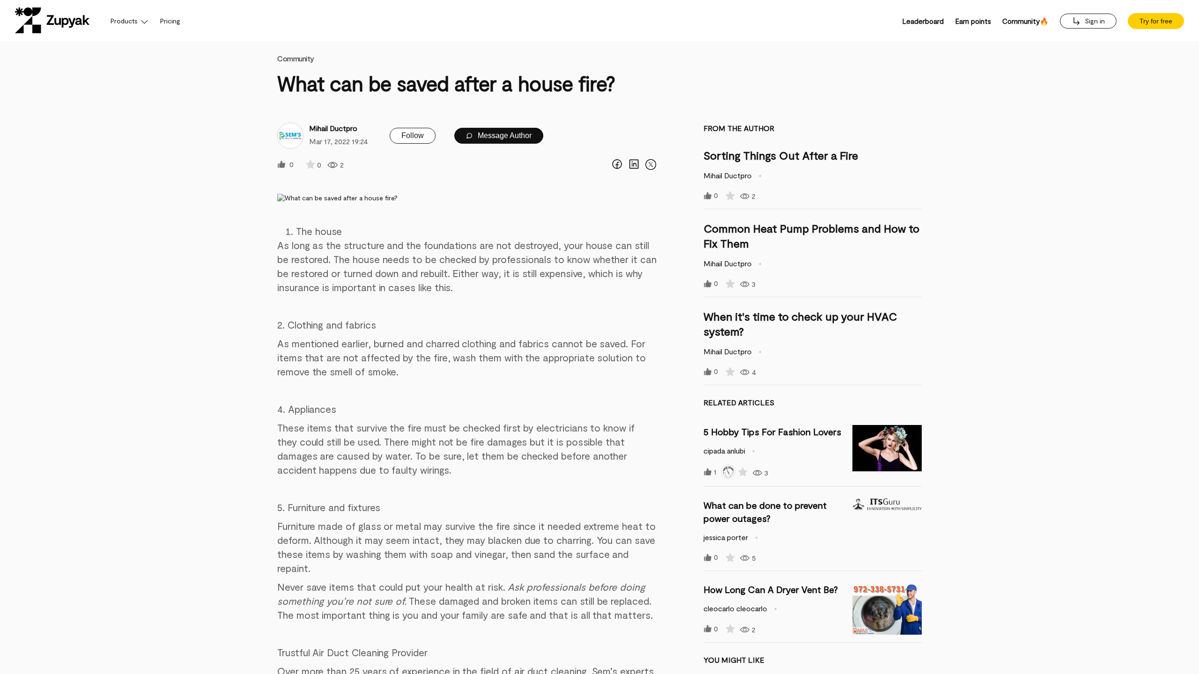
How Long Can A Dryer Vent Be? (770, 589)
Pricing (170, 21)
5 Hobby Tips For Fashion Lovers (772, 431)
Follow (412, 135)
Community (295, 58)
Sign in (1094, 21)
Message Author (504, 135)
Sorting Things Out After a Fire (780, 155)
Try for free (1156, 21)
